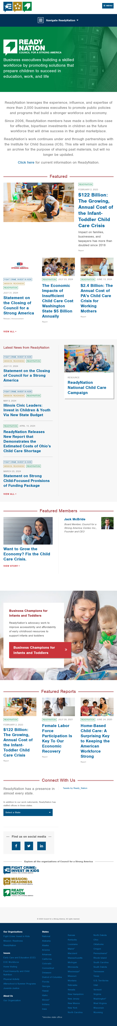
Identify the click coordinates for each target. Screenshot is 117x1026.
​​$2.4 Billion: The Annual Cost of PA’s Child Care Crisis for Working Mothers (97, 298)
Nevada (71, 989)
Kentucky (72, 939)
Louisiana (72, 944)
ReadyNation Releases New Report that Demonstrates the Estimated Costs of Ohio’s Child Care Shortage (27, 441)
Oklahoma (98, 944)
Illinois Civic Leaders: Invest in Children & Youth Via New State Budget (27, 410)
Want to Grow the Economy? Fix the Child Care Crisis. (26, 554)
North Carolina (75, 1012)
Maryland (72, 953)
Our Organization (12, 1000)
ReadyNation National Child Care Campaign (87, 387)
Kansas (71, 935)
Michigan (72, 962)
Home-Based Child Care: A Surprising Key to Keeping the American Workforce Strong (95, 741)
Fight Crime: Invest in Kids (17, 279)
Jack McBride (74, 519)
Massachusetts (75, 957)
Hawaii (45, 990)
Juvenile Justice (11, 988)
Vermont (97, 989)
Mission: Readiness (14, 283)
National (46, 936)
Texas (96, 976)
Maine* (71, 948)
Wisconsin (98, 1007)
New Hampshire (75, 994)
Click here (26, 162)
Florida (45, 981)
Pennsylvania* (100, 953)
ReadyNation (85, 184)
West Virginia (100, 1003)
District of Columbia (52, 977)
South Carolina (100, 962)
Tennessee (98, 971)
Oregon (97, 948)
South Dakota (100, 967)
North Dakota (100, 935)
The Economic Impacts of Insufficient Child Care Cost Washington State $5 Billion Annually (57, 301)
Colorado (46, 963)
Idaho (45, 995)
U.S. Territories (100, 980)
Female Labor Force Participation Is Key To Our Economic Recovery (57, 738)
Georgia (46, 986)
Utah (95, 985)
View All (9, 331)
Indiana (45, 1004)
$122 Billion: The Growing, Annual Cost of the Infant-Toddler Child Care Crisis (95, 210)
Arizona (46, 950)
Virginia (97, 994)
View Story (10, 566)
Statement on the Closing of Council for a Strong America (18, 305)
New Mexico (74, 1003)
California (47, 959)
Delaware (46, 972)
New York (72, 1007)
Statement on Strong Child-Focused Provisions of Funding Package (26, 480)
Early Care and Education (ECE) (19, 957)
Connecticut (48, 968)
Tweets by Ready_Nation (75, 788)
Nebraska (72, 985)
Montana (72, 980)
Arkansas (46, 954)
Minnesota (73, 967)
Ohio (95, 939)
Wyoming (98, 1012)
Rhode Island (100, 957)
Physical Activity (11, 979)
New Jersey (73, 998)
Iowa (44, 1009)
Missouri (72, 976)
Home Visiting (10, 966)
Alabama (46, 940)
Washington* (99, 998)
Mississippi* (74, 971)
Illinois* (46, 999)
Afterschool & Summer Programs (19, 983)
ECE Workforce (11, 962)
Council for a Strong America (17, 7)
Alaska (45, 945)
